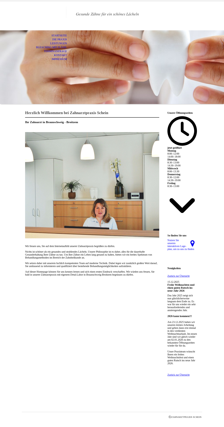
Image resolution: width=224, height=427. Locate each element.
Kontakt (60, 55)
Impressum (59, 59)
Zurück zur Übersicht (178, 276)
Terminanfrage (55, 51)
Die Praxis (59, 39)
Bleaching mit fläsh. (51, 47)
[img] (44, 16)
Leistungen (58, 43)
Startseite (59, 35)
